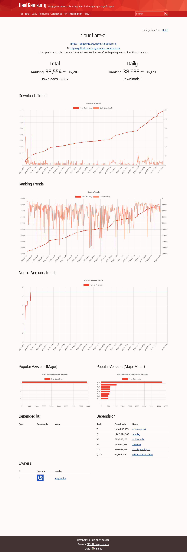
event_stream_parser (142, 454)
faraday (136, 434)
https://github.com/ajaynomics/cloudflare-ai (95, 48)
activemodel (138, 439)
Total (27, 13)
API (65, 13)
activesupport (139, 429)
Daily (35, 13)
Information (75, 13)
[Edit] (165, 30)
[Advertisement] (93, 511)
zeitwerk (136, 444)
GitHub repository (99, 544)
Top (21, 13)
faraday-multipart (141, 449)
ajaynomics (60, 478)
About (87, 13)
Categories (56, 13)
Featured (44, 13)
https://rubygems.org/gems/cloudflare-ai (93, 43)
